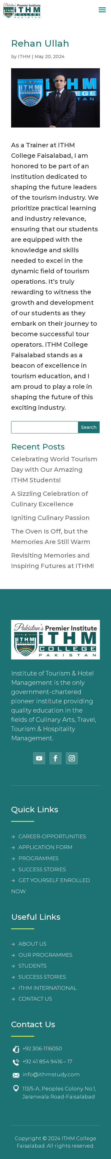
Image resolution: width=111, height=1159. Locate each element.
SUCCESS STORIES (42, 869)
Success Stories (42, 977)
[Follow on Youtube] (39, 758)
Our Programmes (45, 955)
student (30, 966)
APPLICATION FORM (45, 847)
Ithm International (47, 988)
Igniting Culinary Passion (50, 517)
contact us (35, 999)
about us (32, 944)
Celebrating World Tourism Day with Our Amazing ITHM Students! (54, 469)
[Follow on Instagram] (72, 758)
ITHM (24, 56)
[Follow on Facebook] (55, 758)
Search (89, 427)
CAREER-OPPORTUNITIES (52, 836)
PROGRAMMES (38, 858)
